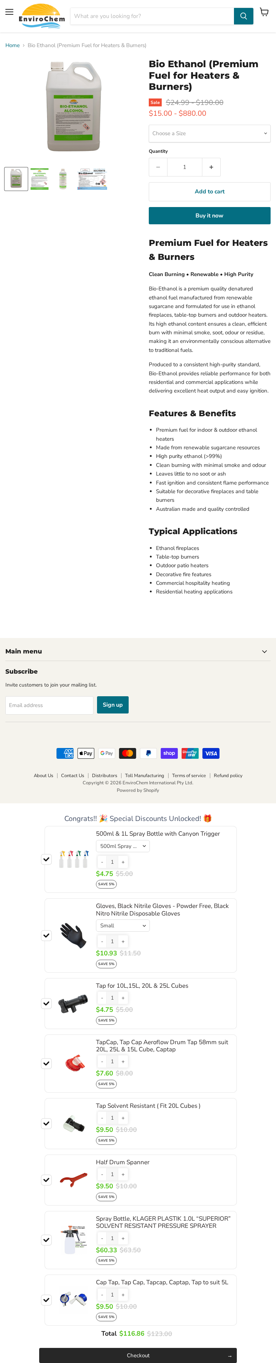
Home (12, 45)
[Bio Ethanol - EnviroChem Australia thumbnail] (16, 179)
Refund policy (228, 775)
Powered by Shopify (138, 790)
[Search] (243, 16)
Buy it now (210, 216)
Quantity (158, 151)
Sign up (113, 705)
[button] (102, 862)
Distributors (104, 775)
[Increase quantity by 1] (211, 167)
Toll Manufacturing (144, 775)
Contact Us (72, 775)
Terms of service (189, 775)
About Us (43, 775)
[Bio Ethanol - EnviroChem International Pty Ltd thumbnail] (92, 179)
